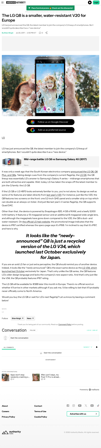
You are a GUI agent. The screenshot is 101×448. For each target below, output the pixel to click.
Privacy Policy (8, 417)
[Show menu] (2, 2)
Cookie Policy (40, 417)
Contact (38, 406)
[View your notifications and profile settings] (96, 347)
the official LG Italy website (36, 221)
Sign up (95, 330)
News (4, 309)
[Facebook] (68, 405)
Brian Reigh (8, 33)
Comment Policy (64, 324)
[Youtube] (79, 405)
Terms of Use (40, 411)
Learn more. (72, 12)
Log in (89, 330)
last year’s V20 (54, 195)
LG (3, 137)
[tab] (9, 347)
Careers (5, 411)
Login (96, 2)
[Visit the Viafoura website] (94, 390)
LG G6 (83, 175)
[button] (50, 2)
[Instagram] (73, 405)
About (5, 406)
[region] (50, 360)
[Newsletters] (92, 405)
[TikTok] (98, 405)
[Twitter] (86, 405)
